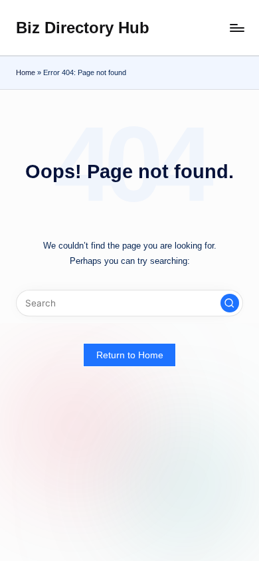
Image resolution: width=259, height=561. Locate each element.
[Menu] (236, 27)
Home (25, 72)
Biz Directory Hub (82, 28)
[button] (229, 303)
